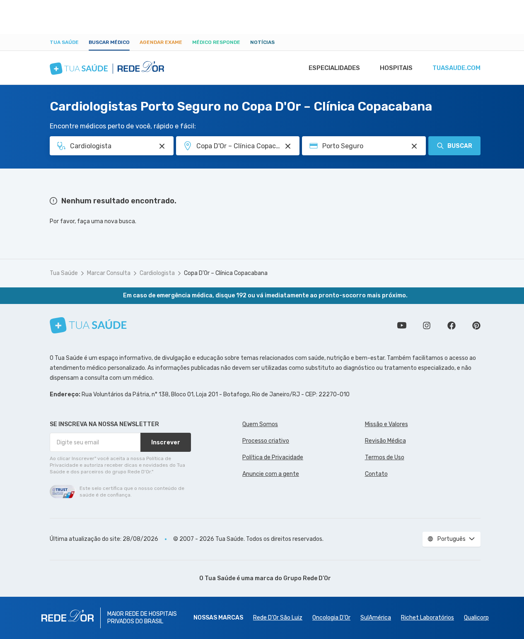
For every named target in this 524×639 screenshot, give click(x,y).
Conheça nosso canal (402, 325)
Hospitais (396, 68)
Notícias (262, 42)
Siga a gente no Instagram (427, 325)
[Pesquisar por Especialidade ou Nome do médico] (162, 146)
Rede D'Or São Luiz (277, 617)
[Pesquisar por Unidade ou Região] (288, 146)
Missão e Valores (386, 424)
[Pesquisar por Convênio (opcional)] (414, 146)
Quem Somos (260, 424)
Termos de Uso (384, 457)
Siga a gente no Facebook (451, 325)
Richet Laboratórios (427, 617)
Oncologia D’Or (331, 617)
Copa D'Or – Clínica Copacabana (226, 273)
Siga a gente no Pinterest (476, 325)
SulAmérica (375, 617)
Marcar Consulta (108, 273)
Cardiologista (157, 273)
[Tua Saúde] (88, 325)
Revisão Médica (385, 440)
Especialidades (334, 68)
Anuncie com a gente (270, 473)
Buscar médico (109, 42)
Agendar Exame (161, 42)
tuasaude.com (456, 68)
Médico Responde (216, 42)
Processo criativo (265, 440)
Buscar (459, 146)
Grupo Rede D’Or (307, 578)
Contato (376, 473)
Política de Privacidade (272, 457)
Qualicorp (476, 617)
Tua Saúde (64, 42)
